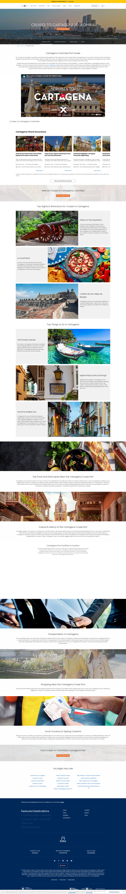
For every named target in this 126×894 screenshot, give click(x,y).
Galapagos (65, 815)
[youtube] (71, 860)
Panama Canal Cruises (63, 781)
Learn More (35, 853)
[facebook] (58, 860)
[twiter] (67, 860)
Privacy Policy (71, 879)
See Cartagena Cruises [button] (63, 755)
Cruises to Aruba (37, 783)
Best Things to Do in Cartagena (88, 781)
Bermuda (87, 812)
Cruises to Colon (37, 778)
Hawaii (86, 815)
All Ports (83, 41)
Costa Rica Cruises (63, 783)
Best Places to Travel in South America (88, 775)
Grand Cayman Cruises (63, 775)
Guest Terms (54, 879)
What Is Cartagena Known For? (63, 789)
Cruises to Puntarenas (37, 781)
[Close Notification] (124, 1)
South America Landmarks (88, 778)
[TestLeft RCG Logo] (26, 888)
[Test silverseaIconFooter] (100, 888)
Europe (64, 810)
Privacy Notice (72, 892)
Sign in (102, 6)
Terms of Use (63, 879)
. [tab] (74, 121)
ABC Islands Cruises (63, 786)
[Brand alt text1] (73, 888)
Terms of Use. (89, 892)
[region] (63, 892)
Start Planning (91, 853)
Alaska (64, 812)
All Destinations (66, 817)
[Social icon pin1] (54, 860)
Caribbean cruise (54, 65)
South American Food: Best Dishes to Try (89, 787)
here (62, 802)
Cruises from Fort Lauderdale (37, 786)
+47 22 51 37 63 (63, 853)
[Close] (123, 891)
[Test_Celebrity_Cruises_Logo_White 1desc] (86, 888)
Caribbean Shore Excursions (60, 41)
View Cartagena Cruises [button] (63, 195)
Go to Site (70, 1)
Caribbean (87, 810)
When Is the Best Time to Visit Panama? (88, 783)
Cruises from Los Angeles (37, 775)
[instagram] (63, 860)
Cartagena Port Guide (45, 41)
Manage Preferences (114, 892)
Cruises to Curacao (63, 778)
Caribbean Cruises (73, 41)
